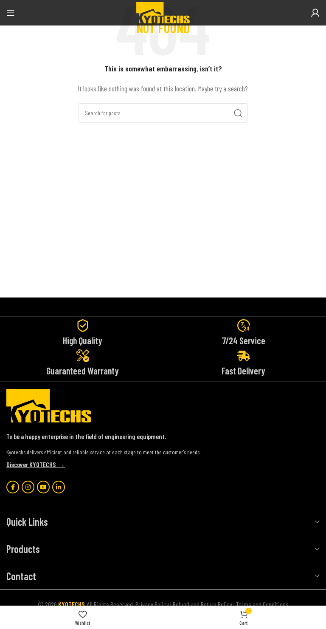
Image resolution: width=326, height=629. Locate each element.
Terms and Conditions (262, 604)
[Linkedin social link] (58, 487)
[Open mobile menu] (10, 12)
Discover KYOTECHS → (35, 464)
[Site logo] (163, 12)
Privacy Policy (152, 604)
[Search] (238, 113)
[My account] (315, 12)
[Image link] (48, 405)
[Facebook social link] (12, 487)
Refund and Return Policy (202, 604)
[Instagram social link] (28, 487)
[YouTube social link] (43, 487)
